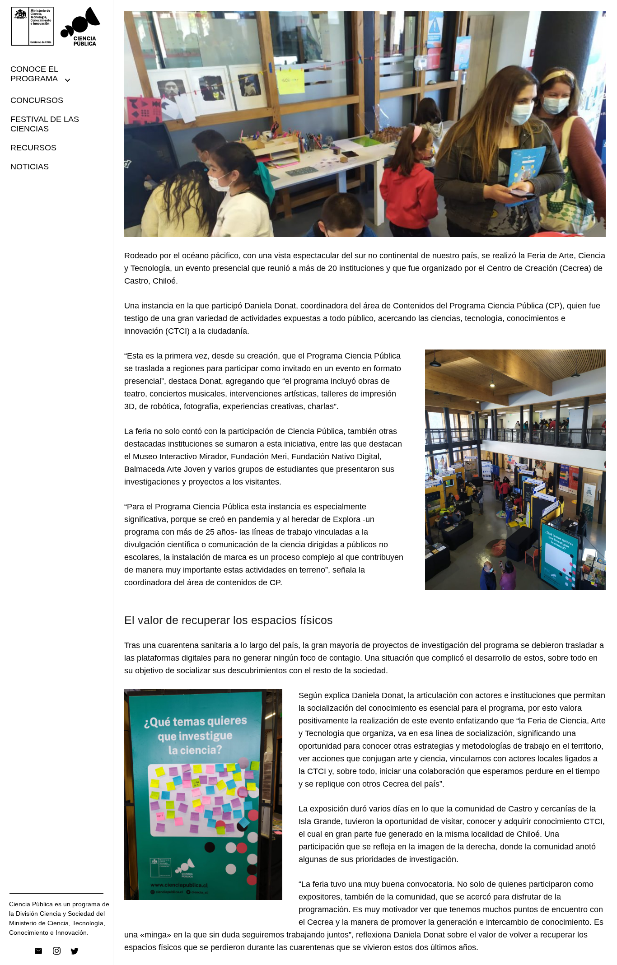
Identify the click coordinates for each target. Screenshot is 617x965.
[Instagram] (56, 951)
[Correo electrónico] (38, 951)
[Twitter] (74, 951)
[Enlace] (56, 26)
